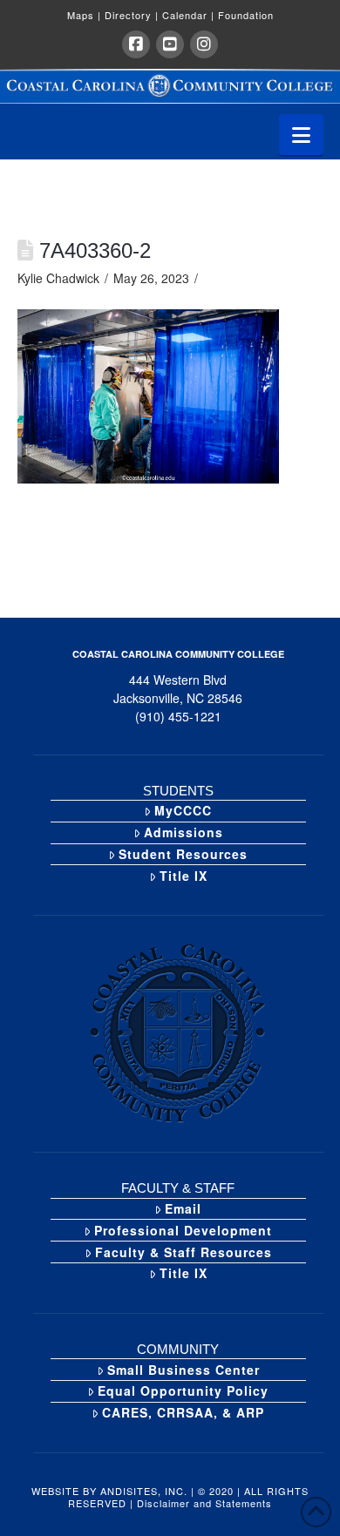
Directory (132, 15)
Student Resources (183, 854)
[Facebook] (136, 44)
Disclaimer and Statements (204, 1503)
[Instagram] (204, 44)
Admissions (183, 832)
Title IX (183, 875)
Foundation (246, 15)
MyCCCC (183, 810)
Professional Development (183, 1230)
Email (183, 1208)
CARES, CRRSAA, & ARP (183, 1412)
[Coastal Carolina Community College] (170, 86)
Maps (84, 15)
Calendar (188, 15)
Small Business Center (183, 1369)
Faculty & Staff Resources (183, 1252)
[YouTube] (170, 44)
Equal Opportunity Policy (183, 1390)
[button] (301, 134)
